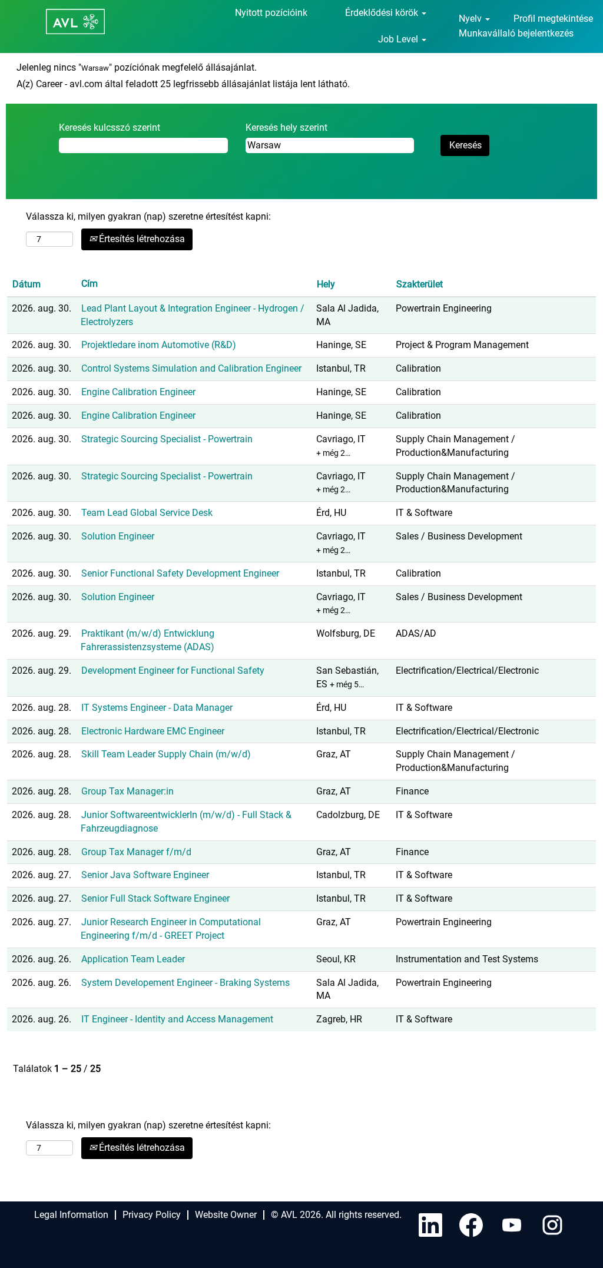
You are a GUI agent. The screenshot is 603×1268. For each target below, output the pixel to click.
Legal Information (71, 1214)
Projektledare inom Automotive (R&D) (158, 344)
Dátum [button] (26, 284)
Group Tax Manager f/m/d (136, 852)
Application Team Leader (133, 959)
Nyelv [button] (471, 18)
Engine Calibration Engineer (138, 392)
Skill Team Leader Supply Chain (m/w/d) (166, 754)
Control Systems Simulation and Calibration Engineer (191, 368)
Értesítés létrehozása (141, 238)
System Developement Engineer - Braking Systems (185, 982)
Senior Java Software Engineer (145, 874)
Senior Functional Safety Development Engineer (180, 573)
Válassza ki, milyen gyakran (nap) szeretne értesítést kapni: (148, 216)
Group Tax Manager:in (127, 791)
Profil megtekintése (553, 18)
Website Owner (226, 1214)
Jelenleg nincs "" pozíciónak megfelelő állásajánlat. (136, 67)
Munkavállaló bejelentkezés (516, 33)
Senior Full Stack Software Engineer (155, 898)
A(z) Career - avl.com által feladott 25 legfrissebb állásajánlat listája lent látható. (183, 84)
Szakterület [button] (419, 284)
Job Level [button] (399, 39)
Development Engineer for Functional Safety (172, 670)
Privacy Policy (151, 1214)
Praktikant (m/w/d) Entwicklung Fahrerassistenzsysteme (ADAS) (147, 640)
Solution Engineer (117, 536)
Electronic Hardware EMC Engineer (152, 731)
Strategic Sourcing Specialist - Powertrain (167, 439)
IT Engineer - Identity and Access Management (177, 1019)
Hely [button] (326, 284)
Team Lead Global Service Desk (147, 512)
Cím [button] (89, 283)
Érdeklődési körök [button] (382, 12)
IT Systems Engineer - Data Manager (157, 707)
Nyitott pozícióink (271, 12)
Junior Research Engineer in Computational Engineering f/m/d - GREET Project (171, 928)
